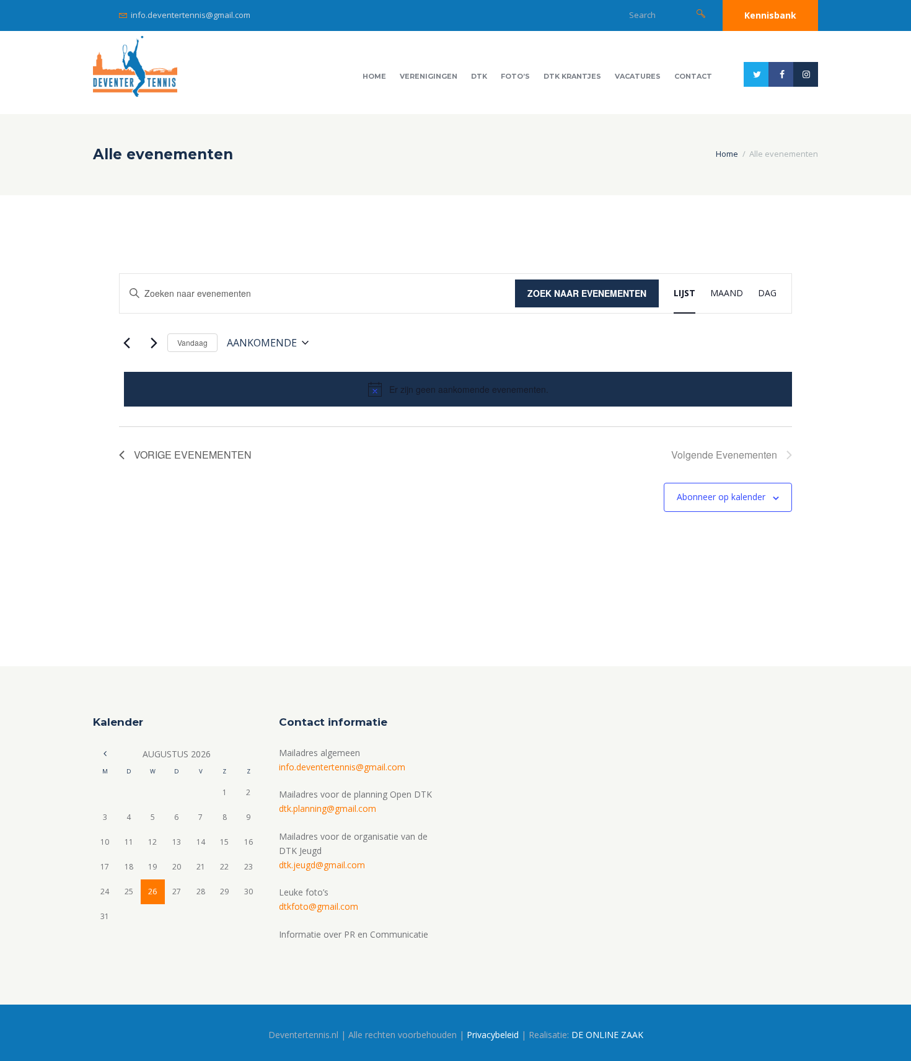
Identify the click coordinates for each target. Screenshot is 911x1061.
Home (374, 76)
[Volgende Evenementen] (150, 342)
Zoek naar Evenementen (586, 293)
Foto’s (515, 76)
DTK (479, 76)
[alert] (458, 389)
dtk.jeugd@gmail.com (322, 865)
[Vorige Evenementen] (126, 342)
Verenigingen (428, 76)
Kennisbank (770, 15)
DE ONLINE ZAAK (607, 1035)
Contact (693, 76)
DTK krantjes (572, 76)
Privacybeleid (493, 1035)
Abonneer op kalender (721, 497)
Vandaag (192, 342)
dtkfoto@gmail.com (318, 906)
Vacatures (638, 76)
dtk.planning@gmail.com (327, 808)
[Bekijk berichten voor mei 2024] (105, 753)
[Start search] (701, 13)
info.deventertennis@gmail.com (190, 14)
